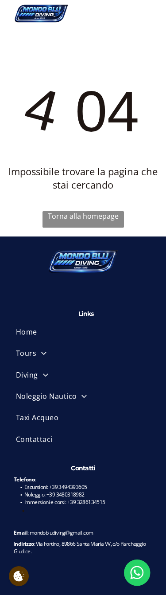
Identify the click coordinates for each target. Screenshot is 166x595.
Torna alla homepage (83, 216)
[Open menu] (149, 13)
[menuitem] (86, 332)
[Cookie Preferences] (19, 576)
